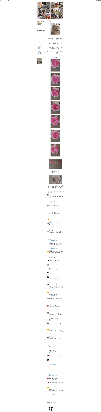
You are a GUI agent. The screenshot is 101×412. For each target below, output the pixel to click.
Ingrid (49, 381)
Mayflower (50, 343)
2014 (38, 38)
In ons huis (50, 3)
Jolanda (50, 242)
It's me (50, 271)
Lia (49, 304)
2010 (38, 54)
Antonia (50, 237)
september (39, 45)
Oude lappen (50, 336)
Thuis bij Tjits (50, 230)
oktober (39, 44)
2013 (38, 39)
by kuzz (50, 210)
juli (38, 47)
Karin (49, 328)
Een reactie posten (49, 399)
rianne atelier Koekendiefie (52, 354)
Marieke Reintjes (51, 322)
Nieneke (43, 21)
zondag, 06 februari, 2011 (53, 320)
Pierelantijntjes (51, 222)
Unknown (50, 250)
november (39, 43)
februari (39, 52)
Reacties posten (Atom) (53, 402)
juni (38, 48)
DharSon (50, 377)
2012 (39, 40)
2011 (38, 41)
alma (49, 311)
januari (39, 53)
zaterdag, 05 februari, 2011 (53, 202)
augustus (39, 46)
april (38, 50)
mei (38, 49)
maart (39, 51)
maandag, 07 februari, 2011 (53, 375)
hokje (49, 297)
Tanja (49, 366)
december (39, 42)
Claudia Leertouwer (51, 259)
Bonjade (50, 204)
